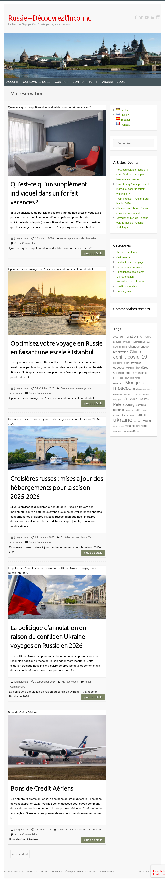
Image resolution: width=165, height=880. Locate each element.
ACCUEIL (12, 81)
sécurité (118, 409)
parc (149, 389)
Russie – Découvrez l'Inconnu (50, 18)
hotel (115, 378)
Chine (135, 351)
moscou (122, 388)
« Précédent (20, 854)
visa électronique (136, 425)
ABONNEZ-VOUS (113, 81)
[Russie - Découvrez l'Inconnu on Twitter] (141, 17)
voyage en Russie (131, 431)
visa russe (118, 426)
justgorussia (21, 238)
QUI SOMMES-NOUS (36, 81)
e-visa (136, 362)
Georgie (118, 372)
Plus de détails (93, 253)
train (137, 409)
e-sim (126, 363)
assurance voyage (122, 342)
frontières (142, 367)
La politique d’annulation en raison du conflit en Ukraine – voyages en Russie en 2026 (49, 636)
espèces (119, 367)
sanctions (141, 405)
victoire (137, 421)
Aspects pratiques (70, 238)
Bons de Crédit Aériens (41, 788)
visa (147, 420)
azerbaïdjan (139, 342)
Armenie (145, 336)
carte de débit (120, 347)
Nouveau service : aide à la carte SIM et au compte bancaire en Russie (132, 174)
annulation (129, 336)
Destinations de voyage (73, 388)
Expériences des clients (74, 537)
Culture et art (123, 257)
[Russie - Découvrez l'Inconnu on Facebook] (135, 17)
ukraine (122, 419)
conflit (119, 357)
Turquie (141, 414)
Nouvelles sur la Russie (88, 829)
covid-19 (137, 357)
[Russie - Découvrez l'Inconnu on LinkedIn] (152, 17)
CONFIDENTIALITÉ (85, 81)
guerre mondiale (136, 372)
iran (121, 378)
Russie (129, 398)
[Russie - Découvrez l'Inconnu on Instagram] (158, 17)
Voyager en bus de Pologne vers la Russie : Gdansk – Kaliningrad (132, 222)
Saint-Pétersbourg (131, 402)
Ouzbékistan (139, 389)
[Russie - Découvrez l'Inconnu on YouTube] (147, 17)
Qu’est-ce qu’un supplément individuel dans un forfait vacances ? (48, 193)
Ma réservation (89, 238)
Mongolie (134, 382)
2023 (115, 337)
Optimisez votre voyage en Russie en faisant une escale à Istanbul (56, 348)
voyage (117, 431)
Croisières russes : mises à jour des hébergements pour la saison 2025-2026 (56, 487)
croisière (117, 363)
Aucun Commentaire (25, 243)
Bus (149, 342)
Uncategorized (124, 291)
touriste (129, 410)
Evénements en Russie (129, 267)
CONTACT (61, 81)
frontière (130, 368)
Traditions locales (126, 286)
